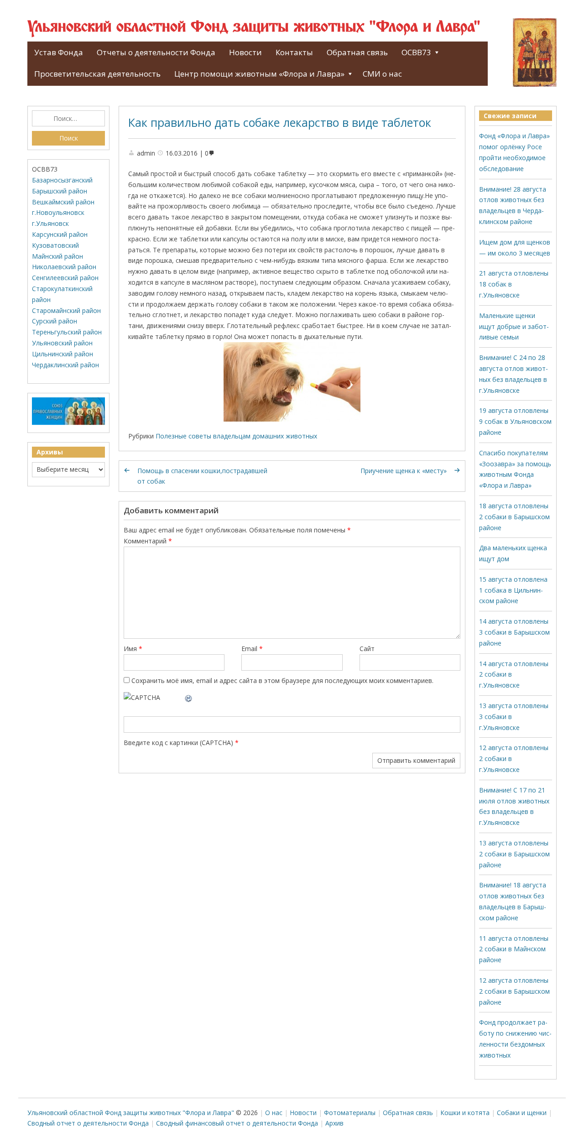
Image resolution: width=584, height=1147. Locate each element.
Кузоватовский (55, 245)
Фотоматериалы (349, 1112)
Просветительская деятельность (97, 73)
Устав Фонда (58, 52)
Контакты (294, 52)
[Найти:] (68, 118)
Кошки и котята (465, 1112)
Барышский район (59, 191)
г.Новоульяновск (58, 212)
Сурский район (54, 321)
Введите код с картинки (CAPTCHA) (178, 742)
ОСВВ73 (416, 52)
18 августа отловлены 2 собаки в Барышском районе (514, 516)
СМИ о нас (382, 73)
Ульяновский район (62, 343)
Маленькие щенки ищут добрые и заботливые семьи (514, 326)
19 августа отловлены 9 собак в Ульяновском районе (515, 421)
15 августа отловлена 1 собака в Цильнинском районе (513, 590)
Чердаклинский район (65, 364)
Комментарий (148, 541)
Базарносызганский (62, 180)
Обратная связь (357, 52)
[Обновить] (189, 697)
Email (252, 648)
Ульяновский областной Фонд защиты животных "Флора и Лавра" (253, 27)
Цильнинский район (62, 353)
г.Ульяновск (50, 223)
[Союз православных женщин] (68, 422)
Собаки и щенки (522, 1112)
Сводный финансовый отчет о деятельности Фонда (237, 1123)
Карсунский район (60, 234)
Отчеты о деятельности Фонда (156, 52)
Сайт (367, 648)
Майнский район (57, 256)
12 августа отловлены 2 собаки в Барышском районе (514, 991)
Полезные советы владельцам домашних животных (236, 436)
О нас (273, 1112)
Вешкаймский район (63, 202)
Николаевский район (64, 266)
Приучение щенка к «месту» (403, 470)
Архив (334, 1123)
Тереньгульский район (67, 332)
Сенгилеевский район (65, 277)
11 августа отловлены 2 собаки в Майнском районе (513, 949)
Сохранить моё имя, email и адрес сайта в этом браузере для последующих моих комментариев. (282, 680)
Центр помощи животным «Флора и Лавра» (259, 73)
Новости (245, 52)
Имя (133, 648)
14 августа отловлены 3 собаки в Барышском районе (514, 632)
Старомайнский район (66, 310)
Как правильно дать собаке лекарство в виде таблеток (279, 122)
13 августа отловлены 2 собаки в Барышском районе (514, 854)
